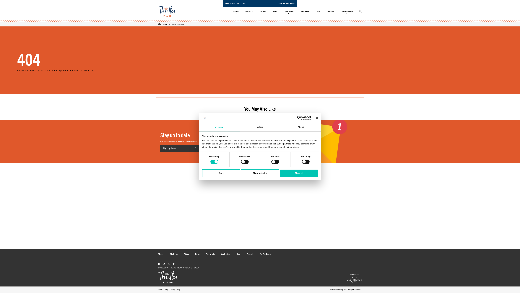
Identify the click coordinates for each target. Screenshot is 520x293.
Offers (263, 11)
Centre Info (288, 11)
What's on (249, 11)
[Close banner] (317, 118)
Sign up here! (169, 148)
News (274, 11)
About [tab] (301, 127)
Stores (236, 11)
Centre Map (305, 11)
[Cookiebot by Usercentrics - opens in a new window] (299, 118)
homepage (56, 70)
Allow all (299, 173)
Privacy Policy (175, 290)
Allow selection (260, 173)
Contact (330, 11)
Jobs (318, 11)
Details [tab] (260, 127)
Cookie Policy (163, 290)
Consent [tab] (219, 127)
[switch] (245, 162)
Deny (221, 173)
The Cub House (346, 11)
